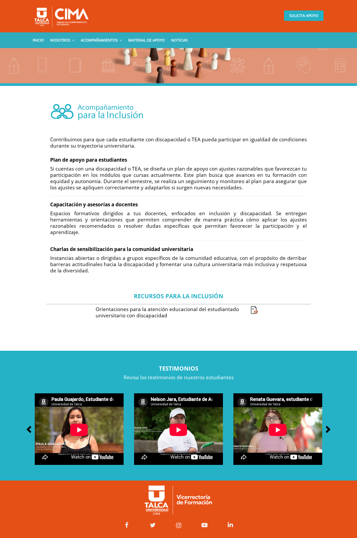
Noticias (179, 40)
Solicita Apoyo (303, 15)
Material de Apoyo (146, 40)
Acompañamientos (100, 40)
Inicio (38, 40)
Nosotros (60, 40)
